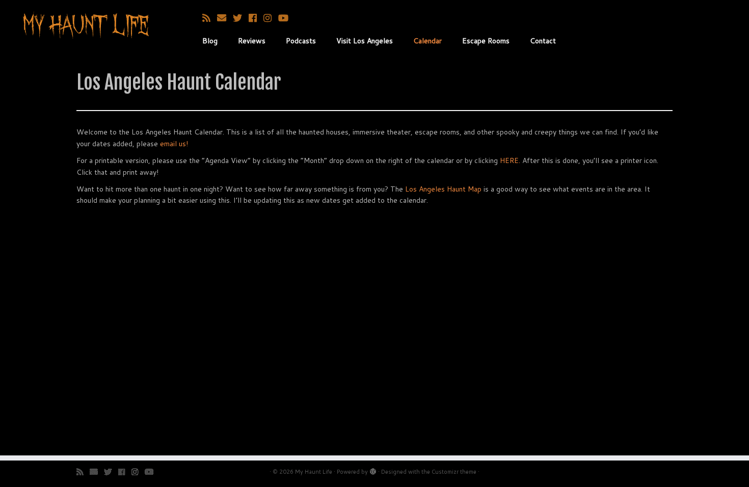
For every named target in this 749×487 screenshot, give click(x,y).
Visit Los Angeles (364, 41)
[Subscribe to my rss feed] (209, 17)
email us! (174, 144)
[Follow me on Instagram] (270, 17)
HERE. (510, 160)
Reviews (251, 41)
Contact (543, 41)
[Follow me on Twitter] (241, 17)
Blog (210, 41)
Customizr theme (454, 472)
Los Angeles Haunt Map (443, 189)
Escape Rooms (486, 41)
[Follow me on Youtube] (286, 17)
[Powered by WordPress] (373, 469)
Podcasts (301, 41)
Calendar (427, 41)
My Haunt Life (313, 472)
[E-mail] (225, 17)
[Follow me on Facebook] (256, 17)
